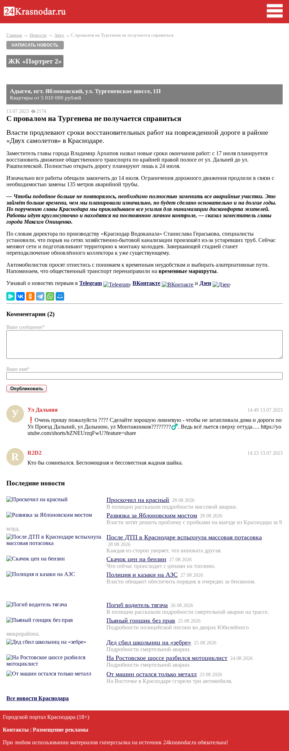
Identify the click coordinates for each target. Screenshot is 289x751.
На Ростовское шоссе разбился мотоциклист (166, 657)
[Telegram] (40, 296)
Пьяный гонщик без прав (140, 620)
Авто (59, 35)
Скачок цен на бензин (136, 559)
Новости (38, 35)
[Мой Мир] (60, 296)
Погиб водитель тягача (137, 604)
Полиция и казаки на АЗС (142, 574)
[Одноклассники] (30, 296)
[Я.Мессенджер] (10, 296)
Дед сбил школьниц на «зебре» (148, 642)
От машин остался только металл (151, 674)
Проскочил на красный (137, 499)
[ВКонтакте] (20, 296)
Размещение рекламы (60, 730)
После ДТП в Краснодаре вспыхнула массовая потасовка (184, 537)
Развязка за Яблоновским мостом (151, 515)
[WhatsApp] (50, 296)
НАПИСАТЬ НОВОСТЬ (35, 45)
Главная (14, 35)
